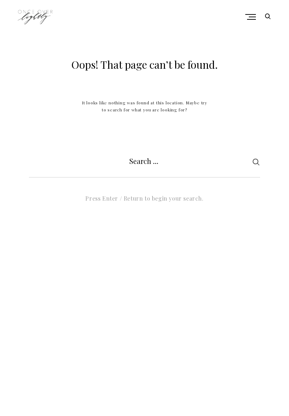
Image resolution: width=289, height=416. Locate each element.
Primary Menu (251, 17)
